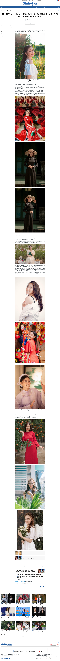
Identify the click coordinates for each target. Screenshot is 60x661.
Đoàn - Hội (5, 7)
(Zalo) (19, 650)
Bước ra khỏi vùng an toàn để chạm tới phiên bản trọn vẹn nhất (38, 617)
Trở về (2, 36)
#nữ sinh (35, 565)
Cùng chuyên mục (6, 593)
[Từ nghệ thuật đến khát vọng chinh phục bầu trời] (8, 598)
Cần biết (54, 7)
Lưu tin (2, 31)
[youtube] (58, 0)
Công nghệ (36, 7)
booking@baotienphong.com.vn (18, 651)
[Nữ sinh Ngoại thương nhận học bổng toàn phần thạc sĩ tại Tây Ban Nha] (23, 598)
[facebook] (57, 0)
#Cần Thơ (40, 565)
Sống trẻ (10, 7)
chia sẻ (26, 24)
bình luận (34, 24)
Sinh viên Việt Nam (6, 644)
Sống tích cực (45, 7)
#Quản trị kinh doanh (29, 565)
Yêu (21, 7)
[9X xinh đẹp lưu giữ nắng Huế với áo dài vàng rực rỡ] (18, 553)
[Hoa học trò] (58, 645)
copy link (30, 24)
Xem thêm (58, 7)
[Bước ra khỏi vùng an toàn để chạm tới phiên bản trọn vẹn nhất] (39, 611)
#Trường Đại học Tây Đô (19, 565)
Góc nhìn (18, 7)
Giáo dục (14, 7)
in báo (32, 24)
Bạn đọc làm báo (5, 658)
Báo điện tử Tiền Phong (30, 4)
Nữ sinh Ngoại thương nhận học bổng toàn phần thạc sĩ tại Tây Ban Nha (22, 605)
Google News (58, 10)
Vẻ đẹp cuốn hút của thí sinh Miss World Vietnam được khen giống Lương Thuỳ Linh (32, 557)
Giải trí (25, 7)
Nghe (2, 26)
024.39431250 (4, 652)
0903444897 (28, 650)
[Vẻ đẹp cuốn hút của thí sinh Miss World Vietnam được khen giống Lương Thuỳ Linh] (18, 558)
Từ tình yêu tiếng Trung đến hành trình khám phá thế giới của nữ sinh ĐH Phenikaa (23, 617)
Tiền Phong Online (25, 0)
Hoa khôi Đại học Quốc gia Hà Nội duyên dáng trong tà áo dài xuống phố (30, 577)
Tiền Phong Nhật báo (32, 0)
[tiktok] (42, 651)
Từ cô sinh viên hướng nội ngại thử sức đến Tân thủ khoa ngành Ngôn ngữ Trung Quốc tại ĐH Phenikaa (38, 632)
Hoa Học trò (39, 0)
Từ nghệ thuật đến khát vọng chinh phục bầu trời (8, 604)
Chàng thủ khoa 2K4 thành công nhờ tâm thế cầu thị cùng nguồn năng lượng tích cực (38, 605)
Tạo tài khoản (22, 581)
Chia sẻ (2, 29)
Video (40, 7)
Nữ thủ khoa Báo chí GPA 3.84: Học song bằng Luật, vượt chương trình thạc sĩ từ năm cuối (23, 632)
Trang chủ (1, 7)
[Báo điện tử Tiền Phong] (53, 645)
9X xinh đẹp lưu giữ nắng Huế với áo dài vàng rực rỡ (33, 551)
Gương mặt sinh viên (30, 7)
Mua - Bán (50, 7)
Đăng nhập (17, 581)
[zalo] (44, 651)
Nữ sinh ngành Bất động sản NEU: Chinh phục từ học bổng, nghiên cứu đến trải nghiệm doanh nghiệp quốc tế (7, 618)
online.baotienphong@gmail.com (30, 651)
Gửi (42, 586)
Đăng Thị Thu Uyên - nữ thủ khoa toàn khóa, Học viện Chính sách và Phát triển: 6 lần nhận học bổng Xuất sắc (7, 632)
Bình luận (2, 34)
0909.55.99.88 (16, 650)
